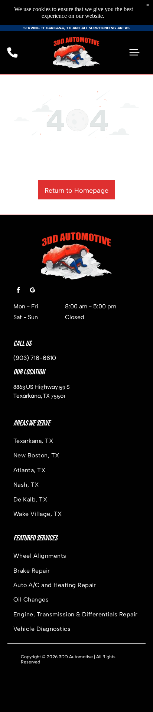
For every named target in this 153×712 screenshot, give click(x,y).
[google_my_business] (32, 291)
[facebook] (18, 291)
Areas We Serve (31, 423)
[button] (134, 52)
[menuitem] (76, 441)
